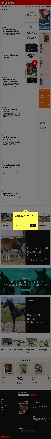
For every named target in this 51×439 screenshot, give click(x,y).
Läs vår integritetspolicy (19, 222)
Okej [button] (33, 225)
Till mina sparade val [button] (19, 225)
